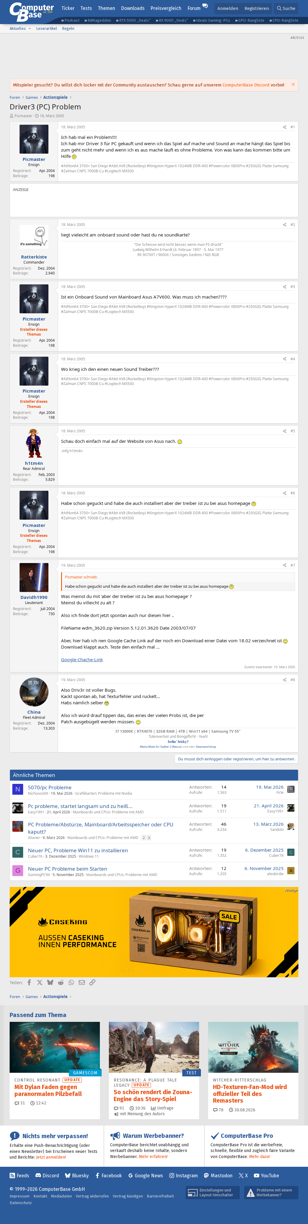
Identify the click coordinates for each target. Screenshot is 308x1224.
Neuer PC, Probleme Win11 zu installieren (78, 850)
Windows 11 (89, 856)
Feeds (23, 1176)
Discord (50, 1176)
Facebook (111, 1176)
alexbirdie (275, 873)
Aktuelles (18, 28)
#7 (293, 565)
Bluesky (80, 1176)
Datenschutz (21, 1203)
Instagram (187, 1176)
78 (220, 1110)
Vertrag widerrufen (92, 1196)
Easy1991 (36, 812)
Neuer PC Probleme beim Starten (67, 868)
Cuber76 (35, 856)
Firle (280, 792)
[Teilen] (284, 127)
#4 (293, 359)
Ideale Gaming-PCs (213, 20)
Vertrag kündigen (128, 1196)
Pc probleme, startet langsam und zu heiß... (80, 806)
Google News (149, 1176)
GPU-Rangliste (251, 20)
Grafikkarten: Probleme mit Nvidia (103, 793)
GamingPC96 (39, 874)
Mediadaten (61, 1196)
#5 (293, 431)
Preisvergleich (165, 8)
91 (121, 1108)
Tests (86, 8)
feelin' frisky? (178, 742)
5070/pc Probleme (50, 787)
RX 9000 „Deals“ (173, 20)
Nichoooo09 (38, 793)
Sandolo (277, 829)
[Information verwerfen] (292, 85)
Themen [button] (106, 8)
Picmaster (23, 115)
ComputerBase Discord (246, 85)
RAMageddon (99, 20)
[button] (30, 28)
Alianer (34, 837)
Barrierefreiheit (160, 1196)
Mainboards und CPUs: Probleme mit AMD (108, 812)
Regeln (68, 28)
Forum (194, 8)
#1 (293, 127)
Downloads (133, 8)
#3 (293, 286)
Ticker (68, 8)
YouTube (270, 1176)
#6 (293, 493)
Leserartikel (46, 28)
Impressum (19, 1196)
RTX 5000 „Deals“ (134, 20)
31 (22, 1103)
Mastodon (222, 1176)
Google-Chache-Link (82, 659)
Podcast (71, 20)
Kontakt (40, 1196)
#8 (293, 679)
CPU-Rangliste (285, 20)
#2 (293, 224)
